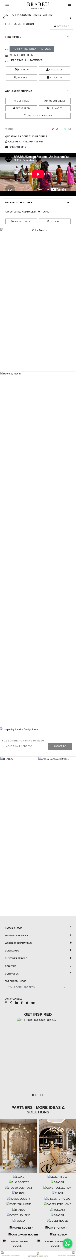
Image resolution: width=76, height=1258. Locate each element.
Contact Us (12, 974)
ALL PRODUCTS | (22, 14)
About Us (10, 966)
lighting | (38, 14)
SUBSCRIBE (60, 746)
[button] (4, 17)
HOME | (7, 14)
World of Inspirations (18, 943)
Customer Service (16, 958)
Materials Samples (16, 935)
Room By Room (13, 928)
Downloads (12, 951)
